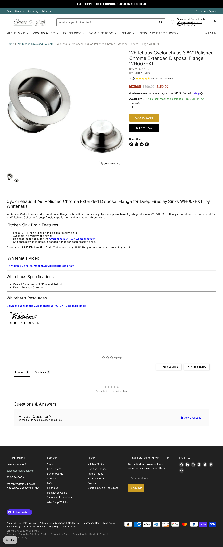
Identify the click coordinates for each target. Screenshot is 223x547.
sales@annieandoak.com (21, 470)
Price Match (48, 11)
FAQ (9, 11)
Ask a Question (193, 417)
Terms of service (69, 526)
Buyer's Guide (55, 473)
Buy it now (144, 128)
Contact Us (53, 478)
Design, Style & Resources (158, 33)
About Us (19, 11)
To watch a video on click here (40, 265)
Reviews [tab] (19, 372)
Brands (126, 33)
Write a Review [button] (198, 366)
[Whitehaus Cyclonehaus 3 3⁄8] (12, 177)
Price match (109, 523)
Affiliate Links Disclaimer (52, 523)
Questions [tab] (40, 372)
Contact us (73, 523)
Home (10, 44)
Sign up (136, 487)
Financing (33, 11)
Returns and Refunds (34, 526)
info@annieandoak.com (189, 22)
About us (11, 523)
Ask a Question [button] (170, 366)
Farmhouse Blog (91, 523)
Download (46, 305)
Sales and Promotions (59, 497)
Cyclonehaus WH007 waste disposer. (72, 238)
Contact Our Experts (206, 11)
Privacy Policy (13, 526)
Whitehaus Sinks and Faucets (35, 44)
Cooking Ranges (44, 33)
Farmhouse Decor (101, 33)
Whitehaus (142, 73)
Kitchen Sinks (16, 33)
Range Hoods (72, 33)
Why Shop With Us (57, 502)
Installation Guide (57, 492)
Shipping (53, 526)
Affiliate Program (27, 523)
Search (51, 464)
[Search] (161, 22)
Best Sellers (54, 468)
